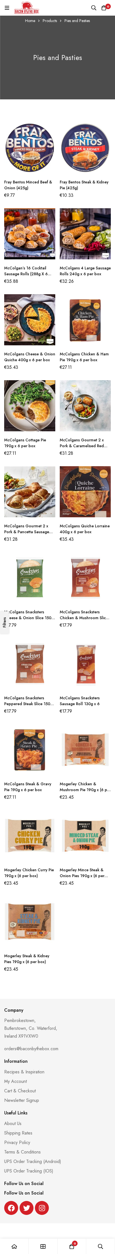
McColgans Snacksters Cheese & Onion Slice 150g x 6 (29, 617)
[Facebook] (11, 1208)
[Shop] (43, 1246)
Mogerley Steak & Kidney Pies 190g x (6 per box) (26, 959)
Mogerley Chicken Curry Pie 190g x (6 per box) (29, 873)
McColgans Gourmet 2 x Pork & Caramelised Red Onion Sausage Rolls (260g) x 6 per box (85, 448)
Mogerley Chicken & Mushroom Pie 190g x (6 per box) (85, 789)
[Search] (94, 8)
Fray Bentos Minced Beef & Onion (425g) (28, 185)
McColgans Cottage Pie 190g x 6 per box (25, 443)
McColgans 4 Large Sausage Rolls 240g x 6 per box (85, 271)
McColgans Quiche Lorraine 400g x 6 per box (85, 529)
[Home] (14, 1246)
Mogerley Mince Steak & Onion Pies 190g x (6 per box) (82, 875)
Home (30, 20)
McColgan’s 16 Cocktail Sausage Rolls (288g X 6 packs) (26, 274)
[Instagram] (42, 1208)
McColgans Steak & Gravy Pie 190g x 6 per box (27, 787)
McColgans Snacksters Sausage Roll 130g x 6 (80, 701)
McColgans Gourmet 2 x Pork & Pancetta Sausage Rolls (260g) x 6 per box (26, 531)
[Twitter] (26, 1208)
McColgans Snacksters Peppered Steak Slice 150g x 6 (28, 703)
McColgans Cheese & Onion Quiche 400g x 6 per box (29, 357)
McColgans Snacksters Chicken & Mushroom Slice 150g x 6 (84, 617)
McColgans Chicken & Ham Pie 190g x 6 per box (84, 357)
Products (50, 20)
